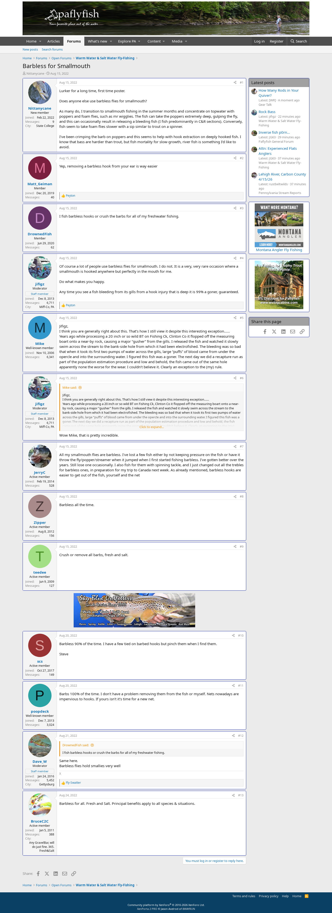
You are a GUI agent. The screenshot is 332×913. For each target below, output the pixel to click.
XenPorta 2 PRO (147, 909)
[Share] (235, 83)
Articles (53, 41)
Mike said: (69, 387)
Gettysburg (46, 784)
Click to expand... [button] (152, 427)
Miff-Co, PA (46, 307)
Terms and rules (243, 896)
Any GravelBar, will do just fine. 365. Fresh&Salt (41, 847)
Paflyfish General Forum (276, 141)
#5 (242, 318)
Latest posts (262, 82)
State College (45, 126)
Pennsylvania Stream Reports (280, 193)
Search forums (52, 49)
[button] (40, 41)
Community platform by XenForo (166, 905)
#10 (241, 635)
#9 (242, 546)
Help (285, 896)
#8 (242, 496)
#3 (242, 208)
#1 (242, 82)
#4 (242, 258)
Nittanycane (35, 73)
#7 (242, 446)
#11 (241, 686)
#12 (241, 736)
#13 (241, 795)
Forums (74, 41)
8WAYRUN (189, 909)
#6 (242, 378)
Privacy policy (269, 896)
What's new (97, 41)
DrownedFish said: (75, 745)
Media (177, 41)
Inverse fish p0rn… (274, 132)
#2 (242, 158)
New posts (30, 49)
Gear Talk (265, 104)
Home (31, 41)
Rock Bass (267, 111)
